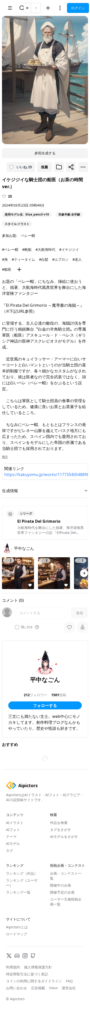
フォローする (45, 705)
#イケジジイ (69, 249)
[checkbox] (17, 627)
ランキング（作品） (22, 873)
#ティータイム (23, 259)
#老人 (77, 259)
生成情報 (10, 490)
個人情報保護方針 (38, 967)
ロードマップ (16, 934)
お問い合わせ (16, 988)
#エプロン (60, 259)
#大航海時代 (45, 249)
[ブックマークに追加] (59, 167)
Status (53, 988)
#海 (5, 259)
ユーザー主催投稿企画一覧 (66, 901)
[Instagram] (25, 956)
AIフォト (13, 829)
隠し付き (27, 627)
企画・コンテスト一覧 (66, 876)
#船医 (6, 269)
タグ (9, 850)
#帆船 (27, 249)
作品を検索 (59, 822)
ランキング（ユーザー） (22, 883)
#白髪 (43, 259)
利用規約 (13, 967)
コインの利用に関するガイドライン (34, 981)
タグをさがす (60, 829)
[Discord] (17, 956)
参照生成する (45, 153)
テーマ (11, 836)
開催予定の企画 (62, 892)
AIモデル (13, 843)
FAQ (69, 981)
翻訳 (5, 457)
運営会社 (69, 988)
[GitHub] (33, 956)
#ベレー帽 (10, 249)
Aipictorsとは (17, 927)
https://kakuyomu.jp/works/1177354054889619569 (45, 474)
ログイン (78, 7)
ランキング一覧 (18, 892)
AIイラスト (15, 822)
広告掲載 (38, 988)
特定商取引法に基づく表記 (27, 974)
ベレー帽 (28, 235)
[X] (9, 956)
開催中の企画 (60, 885)
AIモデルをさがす (64, 836)
